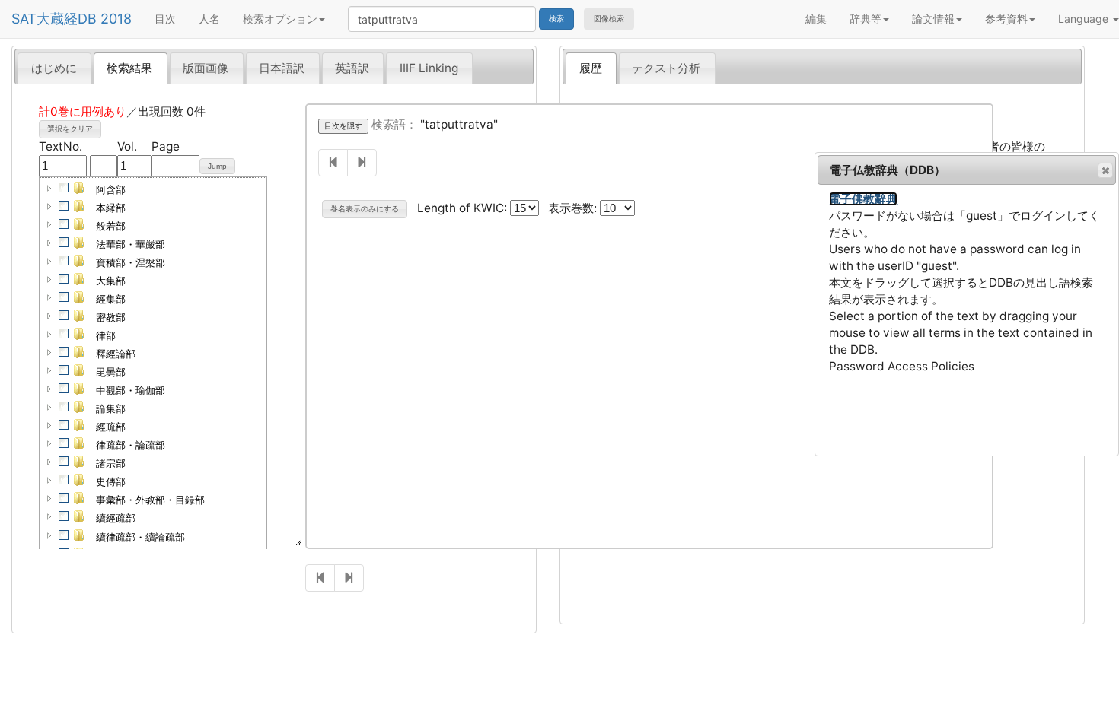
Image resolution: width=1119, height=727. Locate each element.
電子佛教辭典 (863, 199)
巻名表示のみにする (364, 209)
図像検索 (609, 18)
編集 (816, 18)
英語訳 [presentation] (352, 68)
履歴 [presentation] (590, 68)
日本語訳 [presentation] (281, 68)
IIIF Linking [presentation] (429, 68)
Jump (217, 166)
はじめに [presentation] (54, 68)
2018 (116, 19)
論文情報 (933, 18)
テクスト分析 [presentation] (666, 68)
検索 (556, 18)
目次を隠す (343, 126)
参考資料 (1006, 18)
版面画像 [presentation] (205, 68)
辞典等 (865, 18)
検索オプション (280, 18)
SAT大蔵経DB (54, 19)
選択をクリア (70, 129)
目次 (165, 18)
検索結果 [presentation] (129, 68)
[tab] (54, 67)
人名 (209, 18)
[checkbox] (64, 188)
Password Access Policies (901, 366)
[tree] (153, 418)
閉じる (1105, 170)
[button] (49, 188)
